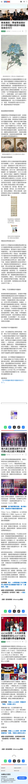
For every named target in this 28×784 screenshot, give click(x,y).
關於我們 (3, 770)
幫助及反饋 (16, 770)
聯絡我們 (3, 768)
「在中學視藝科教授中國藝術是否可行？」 (12, 381)
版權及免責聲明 (17, 768)
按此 (23, 592)
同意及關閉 (21, 778)
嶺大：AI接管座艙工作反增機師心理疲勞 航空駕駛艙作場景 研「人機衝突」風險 (13, 585)
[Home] (7, 1)
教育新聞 (3, 31)
